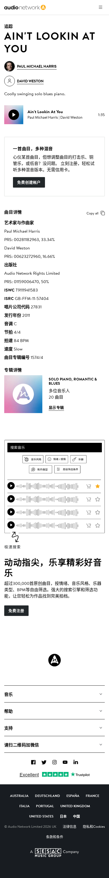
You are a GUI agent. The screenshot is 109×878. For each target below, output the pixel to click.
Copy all (92, 213)
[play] (13, 114)
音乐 (8, 694)
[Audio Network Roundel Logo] (54, 660)
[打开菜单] (100, 7)
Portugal (45, 806)
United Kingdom (75, 806)
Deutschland (47, 795)
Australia (19, 795)
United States (41, 816)
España (72, 795)
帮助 (8, 711)
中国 (76, 816)
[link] (25, 7)
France (92, 795)
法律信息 (69, 826)
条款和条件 (54, 836)
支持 (8, 728)
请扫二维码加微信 (21, 745)
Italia (24, 806)
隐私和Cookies (94, 826)
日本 (63, 816)
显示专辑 (56, 407)
